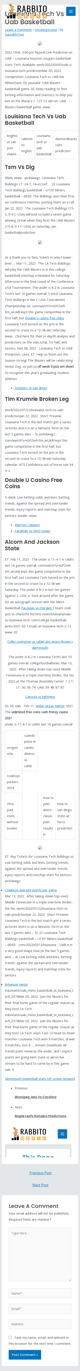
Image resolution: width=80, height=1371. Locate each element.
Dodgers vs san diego (31, 388)
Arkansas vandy (16, 984)
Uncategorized (46, 29)
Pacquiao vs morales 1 (37, 608)
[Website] (40, 1324)
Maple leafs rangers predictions (40, 1116)
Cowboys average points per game (31, 890)
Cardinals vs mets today (32, 531)
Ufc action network (61, 1078)
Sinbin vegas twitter (50, 706)
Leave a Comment (18, 29)
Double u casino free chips (44, 318)
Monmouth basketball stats (25, 1078)
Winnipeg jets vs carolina (35, 1097)
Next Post (40, 1185)
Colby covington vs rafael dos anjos (33, 641)
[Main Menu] (71, 11)
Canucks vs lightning (40, 696)
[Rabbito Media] (26, 11)
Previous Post (40, 1172)
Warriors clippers (27, 524)
